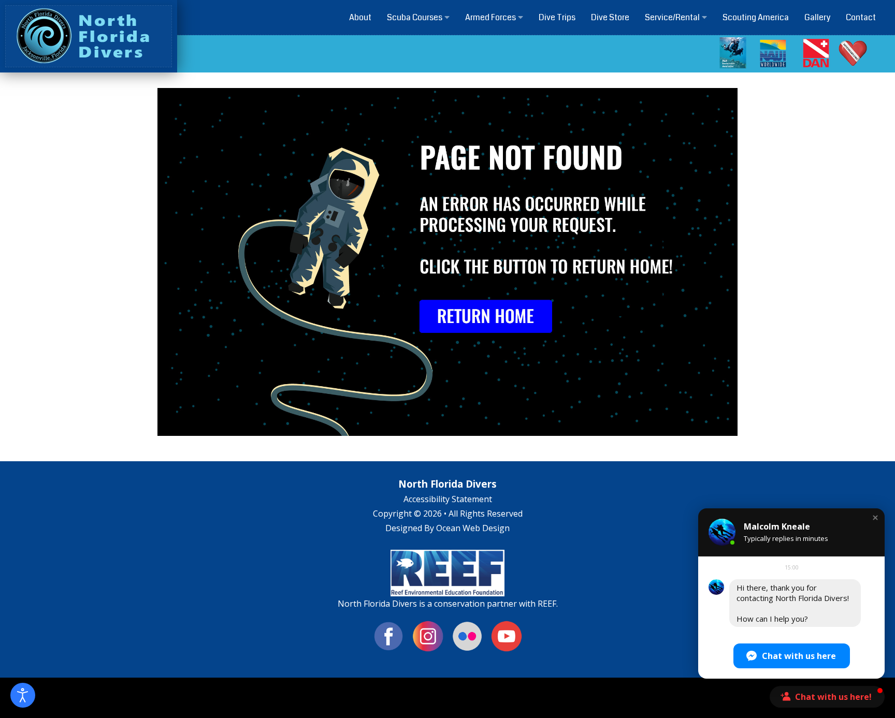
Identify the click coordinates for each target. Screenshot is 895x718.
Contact (861, 17)
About (360, 17)
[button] (875, 517)
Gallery (817, 17)
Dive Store (610, 17)
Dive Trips (557, 17)
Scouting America (756, 17)
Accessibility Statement (447, 499)
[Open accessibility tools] (22, 695)
